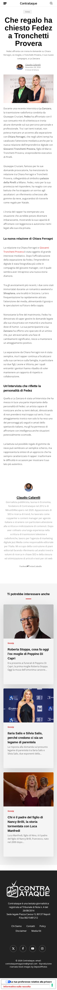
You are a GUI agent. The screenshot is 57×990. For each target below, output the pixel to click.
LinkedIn (38, 566)
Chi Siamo (16, 926)
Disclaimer (21, 930)
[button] (5, 3)
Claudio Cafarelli (33, 64)
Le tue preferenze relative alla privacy (31, 981)
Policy (43, 926)
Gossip (27, 12)
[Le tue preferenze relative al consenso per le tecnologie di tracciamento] (52, 985)
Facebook (23, 566)
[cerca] (50, 3)
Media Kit (36, 930)
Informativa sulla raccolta (17, 986)
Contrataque (28, 3)
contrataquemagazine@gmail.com (21, 963)
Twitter (31, 566)
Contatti (30, 926)
